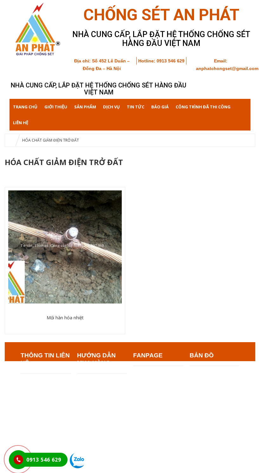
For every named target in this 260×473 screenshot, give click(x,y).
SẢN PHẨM (85, 107)
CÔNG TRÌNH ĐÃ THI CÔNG (203, 107)
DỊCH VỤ (111, 107)
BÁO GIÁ (160, 107)
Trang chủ (25, 107)
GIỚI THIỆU (55, 107)
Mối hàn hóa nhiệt (65, 318)
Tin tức (135, 107)
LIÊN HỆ (20, 122)
